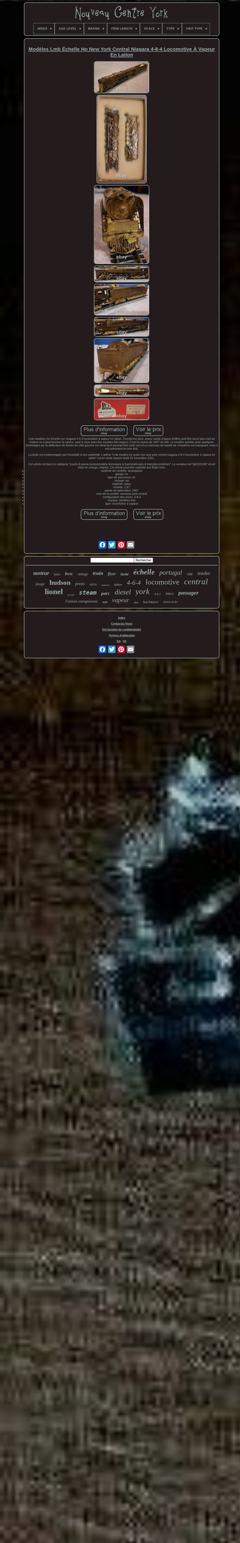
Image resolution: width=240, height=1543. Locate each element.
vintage (82, 574)
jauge (40, 584)
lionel (54, 591)
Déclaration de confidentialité (121, 629)
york (142, 591)
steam (88, 592)
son (104, 602)
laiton (118, 584)
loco (69, 573)
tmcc (170, 593)
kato (57, 574)
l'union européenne (81, 601)
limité (124, 574)
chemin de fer (170, 602)
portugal (170, 572)
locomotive (162, 582)
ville (190, 574)
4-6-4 (134, 582)
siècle (93, 584)
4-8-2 (157, 594)
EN (119, 641)
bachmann (150, 602)
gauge (71, 594)
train (98, 573)
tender (204, 573)
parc (105, 593)
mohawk (105, 585)
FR (125, 641)
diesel (123, 592)
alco (136, 602)
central (196, 581)
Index (121, 618)
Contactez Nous (121, 623)
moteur (41, 573)
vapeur (120, 600)
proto (80, 583)
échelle (144, 572)
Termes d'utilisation (122, 635)
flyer (112, 574)
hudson (60, 582)
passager (188, 593)
